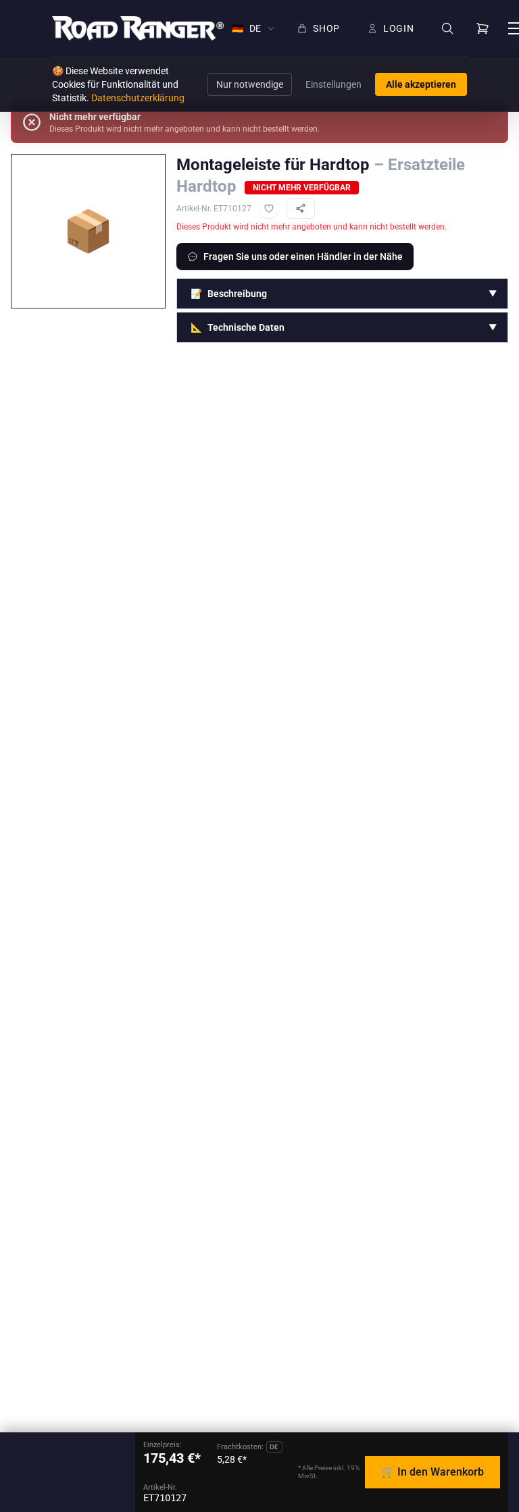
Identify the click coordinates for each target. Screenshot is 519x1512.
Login (398, 28)
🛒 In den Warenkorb (432, 1471)
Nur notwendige (249, 84)
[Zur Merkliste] (269, 208)
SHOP (326, 28)
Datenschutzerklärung (137, 97)
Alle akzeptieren (421, 84)
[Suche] (447, 28)
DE (247, 28)
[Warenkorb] (482, 28)
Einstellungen (333, 84)
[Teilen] (301, 208)
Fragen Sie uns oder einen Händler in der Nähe (303, 256)
